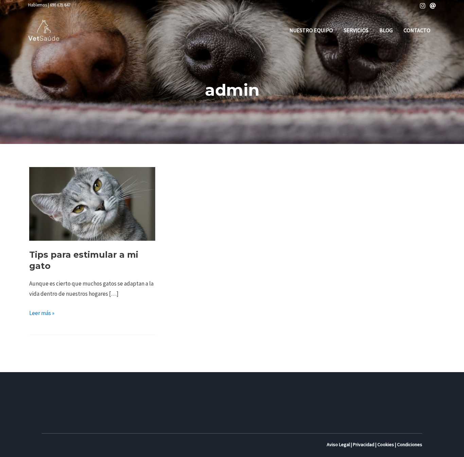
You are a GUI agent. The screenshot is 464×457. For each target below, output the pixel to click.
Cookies (385, 444)
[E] (433, 6)
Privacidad (363, 444)
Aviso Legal (338, 444)
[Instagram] (423, 6)
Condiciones (409, 444)
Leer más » (41, 312)
